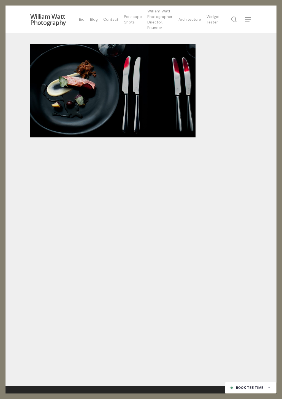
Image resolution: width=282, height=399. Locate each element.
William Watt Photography (48, 19)
